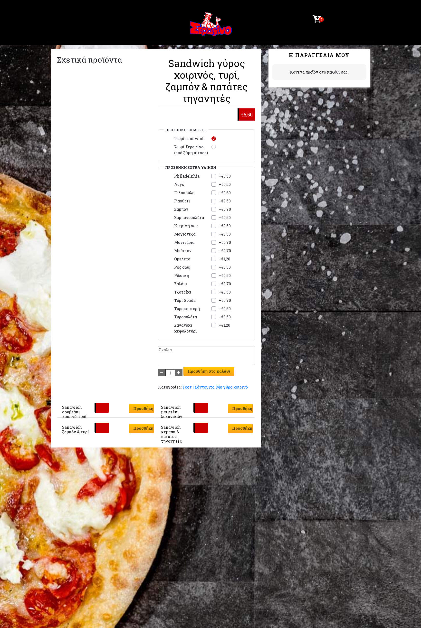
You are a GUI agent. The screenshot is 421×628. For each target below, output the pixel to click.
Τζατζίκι (182, 292)
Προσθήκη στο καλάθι (209, 371)
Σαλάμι (180, 283)
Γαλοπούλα (184, 192)
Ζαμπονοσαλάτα (189, 217)
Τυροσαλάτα (185, 316)
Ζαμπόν (181, 209)
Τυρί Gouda (185, 300)
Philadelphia (187, 176)
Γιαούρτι (182, 200)
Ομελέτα (182, 258)
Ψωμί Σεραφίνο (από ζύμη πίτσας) (191, 149)
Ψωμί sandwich (189, 138)
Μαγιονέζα (184, 234)
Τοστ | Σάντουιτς (198, 387)
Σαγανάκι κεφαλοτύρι (185, 328)
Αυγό (179, 184)
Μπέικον (182, 250)
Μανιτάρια (184, 242)
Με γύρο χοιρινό (232, 387)
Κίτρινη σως (186, 225)
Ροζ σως (182, 267)
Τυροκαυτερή (187, 308)
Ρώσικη (181, 275)
